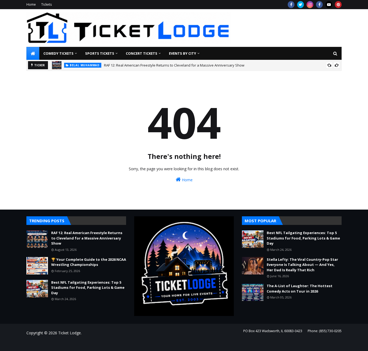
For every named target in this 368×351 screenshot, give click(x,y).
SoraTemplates (55, 343)
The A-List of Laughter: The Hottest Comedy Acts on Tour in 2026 (299, 288)
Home (31, 4)
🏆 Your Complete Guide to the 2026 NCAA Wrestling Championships (88, 262)
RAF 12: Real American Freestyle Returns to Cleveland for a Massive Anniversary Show (174, 65)
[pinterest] (338, 4)
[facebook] (291, 4)
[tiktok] (328, 4)
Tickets (46, 4)
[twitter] (300, 4)
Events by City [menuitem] (182, 53)
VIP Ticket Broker (106, 343)
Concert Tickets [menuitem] (141, 53)
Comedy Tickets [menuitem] (58, 53)
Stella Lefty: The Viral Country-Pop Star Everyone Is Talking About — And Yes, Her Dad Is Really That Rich (302, 264)
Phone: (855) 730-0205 (325, 331)
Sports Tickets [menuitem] (99, 53)
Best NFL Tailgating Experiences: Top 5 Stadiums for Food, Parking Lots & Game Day (87, 287)
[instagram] (310, 4)
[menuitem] (32, 53)
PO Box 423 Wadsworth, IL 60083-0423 (272, 331)
